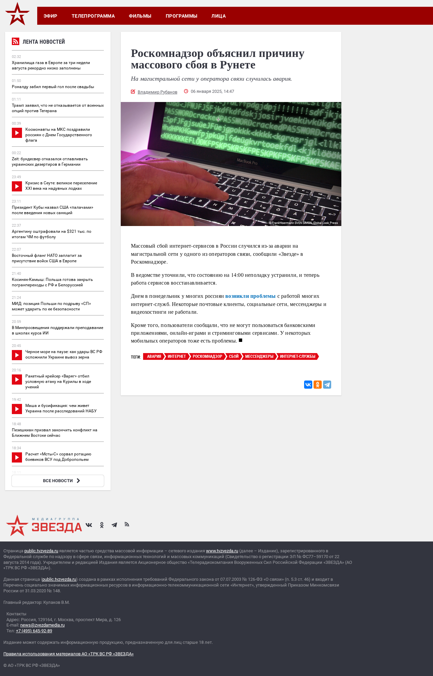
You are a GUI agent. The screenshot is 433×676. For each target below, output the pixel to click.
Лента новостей (44, 41)
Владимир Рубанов (157, 92)
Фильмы (140, 16)
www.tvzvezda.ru (222, 550)
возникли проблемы (250, 296)
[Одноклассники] (318, 385)
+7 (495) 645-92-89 (34, 630)
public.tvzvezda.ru (41, 550)
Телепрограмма (93, 16)
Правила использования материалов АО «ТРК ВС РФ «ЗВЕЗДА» (68, 653)
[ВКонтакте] (308, 385)
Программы (182, 16)
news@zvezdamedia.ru (42, 625)
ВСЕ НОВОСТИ (58, 480)
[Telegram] (327, 385)
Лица (218, 16)
